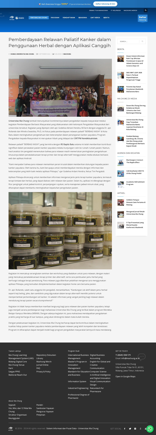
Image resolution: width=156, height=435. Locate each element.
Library (39, 358)
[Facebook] (125, 428)
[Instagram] (135, 428)
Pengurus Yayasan (45, 411)
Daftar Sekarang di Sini (105, 4)
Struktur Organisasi (18, 414)
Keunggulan (14, 418)
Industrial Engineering (78, 388)
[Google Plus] (140, 428)
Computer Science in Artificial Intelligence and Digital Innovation (100, 374)
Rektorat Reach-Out (18, 375)
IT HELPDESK (116, 10)
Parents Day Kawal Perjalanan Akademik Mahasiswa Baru (134, 89)
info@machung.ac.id (130, 358)
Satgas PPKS (14, 371)
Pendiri (39, 405)
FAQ (38, 368)
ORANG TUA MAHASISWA (98, 10)
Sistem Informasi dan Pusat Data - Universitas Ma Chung (72, 428)
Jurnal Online (42, 365)
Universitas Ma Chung (19, 121)
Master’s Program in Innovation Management (77, 365)
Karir (11, 368)
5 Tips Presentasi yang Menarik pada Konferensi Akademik (135, 224)
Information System (77, 381)
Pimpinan (40, 414)
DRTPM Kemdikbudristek (85, 138)
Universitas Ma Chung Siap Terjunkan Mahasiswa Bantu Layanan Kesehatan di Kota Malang (134, 124)
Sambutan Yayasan (45, 408)
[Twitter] (130, 428)
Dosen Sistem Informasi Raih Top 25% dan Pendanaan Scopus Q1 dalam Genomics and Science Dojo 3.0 (135, 61)
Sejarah (12, 405)
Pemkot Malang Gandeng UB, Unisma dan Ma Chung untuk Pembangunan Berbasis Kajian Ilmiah (135, 141)
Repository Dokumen (46, 355)
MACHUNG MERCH (130, 10)
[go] (142, 41)
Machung (67, 54)
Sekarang (142, 18)
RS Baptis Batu (67, 144)
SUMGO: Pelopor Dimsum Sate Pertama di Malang (136, 202)
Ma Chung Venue (16, 365)
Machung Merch (43, 361)
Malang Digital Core (18, 361)
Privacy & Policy (43, 371)
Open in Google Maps (125, 376)
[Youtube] (145, 428)
